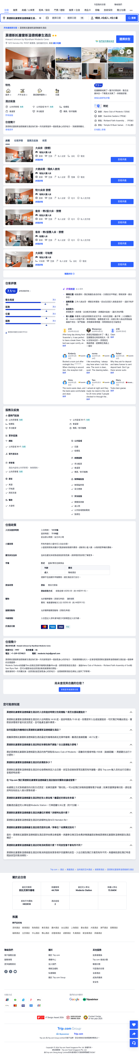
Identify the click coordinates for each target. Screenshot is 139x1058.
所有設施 (9, 115)
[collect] (134, 1025)
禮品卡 (87, 10)
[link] (99, 4)
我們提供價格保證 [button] (106, 41)
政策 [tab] (44, 140)
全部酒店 (96, 973)
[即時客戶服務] (134, 1043)
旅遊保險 (108, 10)
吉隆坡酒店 (56, 933)
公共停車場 (13, 420)
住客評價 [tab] (18, 140)
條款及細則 (53, 968)
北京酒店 (26, 933)
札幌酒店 (76, 933)
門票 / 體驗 (59, 10)
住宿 (6, 10)
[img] (30, 63)
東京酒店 (45, 928)
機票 (15, 10)
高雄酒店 (98, 933)
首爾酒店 (114, 928)
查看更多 (9, 129)
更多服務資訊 (10, 964)
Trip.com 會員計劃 (100, 960)
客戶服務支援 (10, 955)
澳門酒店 (104, 928)
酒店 (62, 869)
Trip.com (53, 869)
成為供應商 (97, 977)
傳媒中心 (52, 960)
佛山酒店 (45, 933)
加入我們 (52, 964)
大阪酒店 (94, 928)
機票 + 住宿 (74, 10)
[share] (134, 1034)
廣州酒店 (55, 928)
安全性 (95, 982)
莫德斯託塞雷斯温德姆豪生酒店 (28, 35)
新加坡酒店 (87, 933)
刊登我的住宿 (98, 968)
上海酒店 (75, 928)
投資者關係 (97, 955)
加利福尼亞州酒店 (84, 869)
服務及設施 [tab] (32, 140)
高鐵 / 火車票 (28, 10)
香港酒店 (26, 928)
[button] (110, 4)
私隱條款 (52, 973)
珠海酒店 (36, 928)
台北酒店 (65, 928)
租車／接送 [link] (44, 10)
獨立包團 (121, 10)
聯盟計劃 (96, 964)
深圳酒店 (16, 928)
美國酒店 (70, 869)
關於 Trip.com (54, 955)
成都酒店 (67, 933)
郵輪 (97, 10)
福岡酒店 (16, 933)
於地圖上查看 (100, 129)
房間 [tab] (7, 140)
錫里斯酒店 (99, 869)
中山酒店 (36, 933)
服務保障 (8, 960)
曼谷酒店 (84, 928)
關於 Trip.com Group (56, 977)
